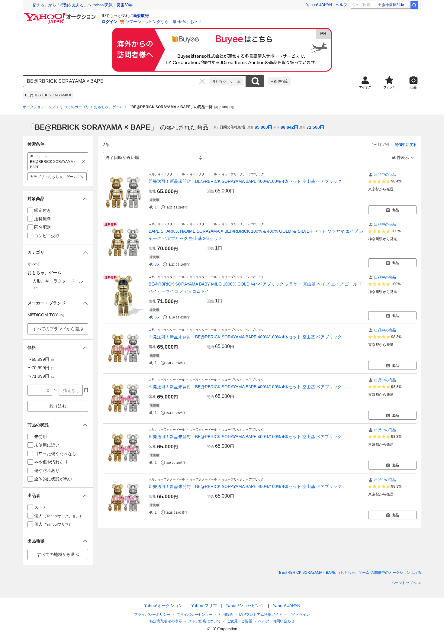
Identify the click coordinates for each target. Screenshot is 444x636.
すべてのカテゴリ (74, 107)
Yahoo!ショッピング (245, 605)
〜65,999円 (42, 359)
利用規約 (226, 614)
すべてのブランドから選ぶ (58, 328)
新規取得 (141, 15)
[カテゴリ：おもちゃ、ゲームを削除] (82, 176)
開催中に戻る (406, 145)
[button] (58, 199)
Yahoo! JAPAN (319, 4)
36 (157, 264)
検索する (255, 81)
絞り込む (58, 406)
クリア (202, 81)
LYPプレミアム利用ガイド (260, 614)
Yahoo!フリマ (204, 605)
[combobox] (116, 81)
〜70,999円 (42, 367)
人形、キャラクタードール (167, 174)
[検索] (414, 5)
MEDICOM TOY (46, 314)
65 (157, 317)
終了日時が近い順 (122, 157)
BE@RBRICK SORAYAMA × (48, 95)
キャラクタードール (203, 174)
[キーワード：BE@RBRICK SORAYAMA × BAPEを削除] (83, 161)
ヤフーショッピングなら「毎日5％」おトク (163, 21)
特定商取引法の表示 (166, 621)
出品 (395, 210)
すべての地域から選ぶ (58, 554)
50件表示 (400, 157)
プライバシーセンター (194, 614)
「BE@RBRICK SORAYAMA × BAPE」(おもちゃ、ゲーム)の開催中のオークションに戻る (348, 572)
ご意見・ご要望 (239, 621)
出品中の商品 (385, 175)
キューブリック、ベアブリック (243, 174)
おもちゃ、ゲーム (226, 81)
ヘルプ (341, 4)
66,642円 (289, 127)
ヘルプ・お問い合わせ (276, 621)
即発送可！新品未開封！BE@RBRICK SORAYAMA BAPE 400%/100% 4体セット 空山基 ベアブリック (245, 181)
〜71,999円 (42, 376)
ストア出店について (204, 621)
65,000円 (263, 127)
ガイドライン (299, 614)
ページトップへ (404, 583)
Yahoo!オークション (163, 605)
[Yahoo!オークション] (61, 15)
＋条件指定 (279, 81)
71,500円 (315, 127)
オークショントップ (39, 107)
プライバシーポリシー (152, 614)
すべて (33, 264)
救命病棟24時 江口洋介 (396, 5)
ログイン (109, 21)
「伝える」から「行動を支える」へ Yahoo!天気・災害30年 (81, 5)
